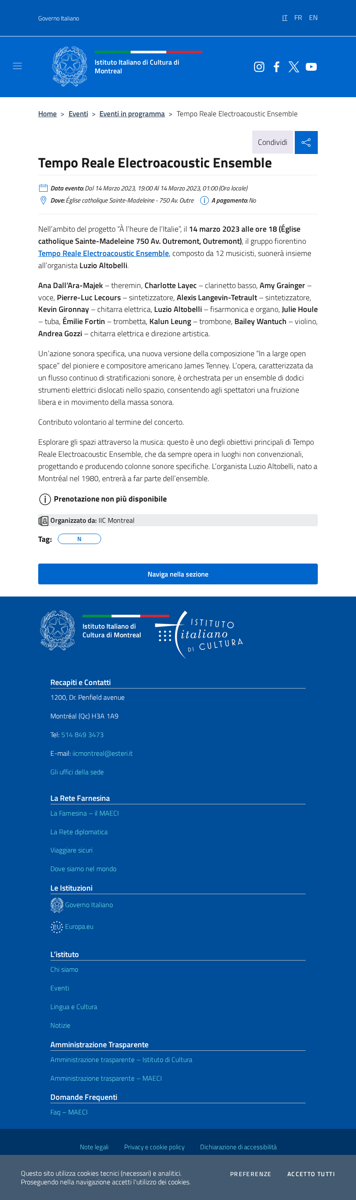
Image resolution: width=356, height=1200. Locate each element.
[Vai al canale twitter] (291, 66)
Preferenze (251, 1174)
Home (47, 113)
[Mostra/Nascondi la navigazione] (17, 66)
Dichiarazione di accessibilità (238, 1147)
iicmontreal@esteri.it (103, 753)
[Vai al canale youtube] (309, 66)
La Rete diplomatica (79, 831)
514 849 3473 (82, 734)
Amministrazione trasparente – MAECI (106, 1078)
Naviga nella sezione (178, 574)
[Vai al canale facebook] (274, 66)
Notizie (60, 1025)
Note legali (94, 1147)
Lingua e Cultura (73, 1006)
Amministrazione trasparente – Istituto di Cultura (121, 1059)
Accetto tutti (311, 1174)
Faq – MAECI (69, 1112)
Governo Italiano (58, 18)
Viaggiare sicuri (71, 850)
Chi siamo (64, 969)
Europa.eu (78, 926)
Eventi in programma (132, 113)
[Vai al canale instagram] (257, 66)
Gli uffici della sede (77, 772)
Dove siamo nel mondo (83, 868)
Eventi (78, 113)
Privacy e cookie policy (154, 1147)
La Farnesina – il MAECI (84, 813)
